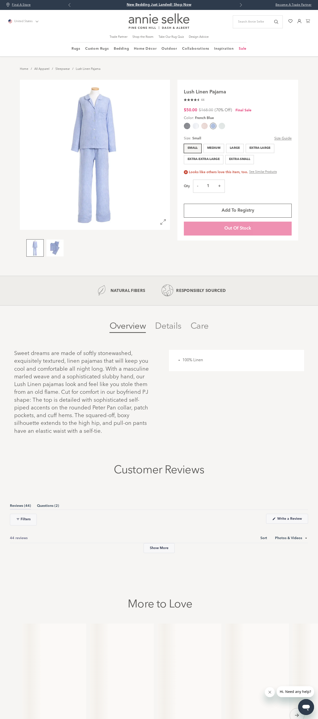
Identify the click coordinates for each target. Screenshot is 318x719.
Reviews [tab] (20, 544)
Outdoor (169, 48)
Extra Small (239, 159)
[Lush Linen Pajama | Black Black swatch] (187, 126)
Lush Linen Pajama (88, 69)
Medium (213, 148)
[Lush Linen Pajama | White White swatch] (196, 126)
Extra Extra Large (204, 159)
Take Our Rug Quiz (171, 37)
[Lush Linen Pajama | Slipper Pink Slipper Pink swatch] (204, 126)
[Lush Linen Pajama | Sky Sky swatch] (222, 126)
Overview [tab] (128, 326)
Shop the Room (143, 37)
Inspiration (224, 48)
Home (24, 69)
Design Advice (199, 37)
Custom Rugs (97, 48)
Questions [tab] (48, 544)
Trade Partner (118, 37)
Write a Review (292, 558)
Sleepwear (62, 69)
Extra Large (260, 148)
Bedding (121, 48)
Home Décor (145, 48)
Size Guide (283, 138)
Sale (242, 48)
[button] (194, 99)
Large (235, 148)
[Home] (159, 28)
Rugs (76, 48)
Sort (264, 576)
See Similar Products (263, 171)
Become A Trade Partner (294, 4)
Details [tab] (168, 326)
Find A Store (21, 4)
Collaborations (195, 48)
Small (193, 148)
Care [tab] (199, 326)
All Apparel (41, 69)
